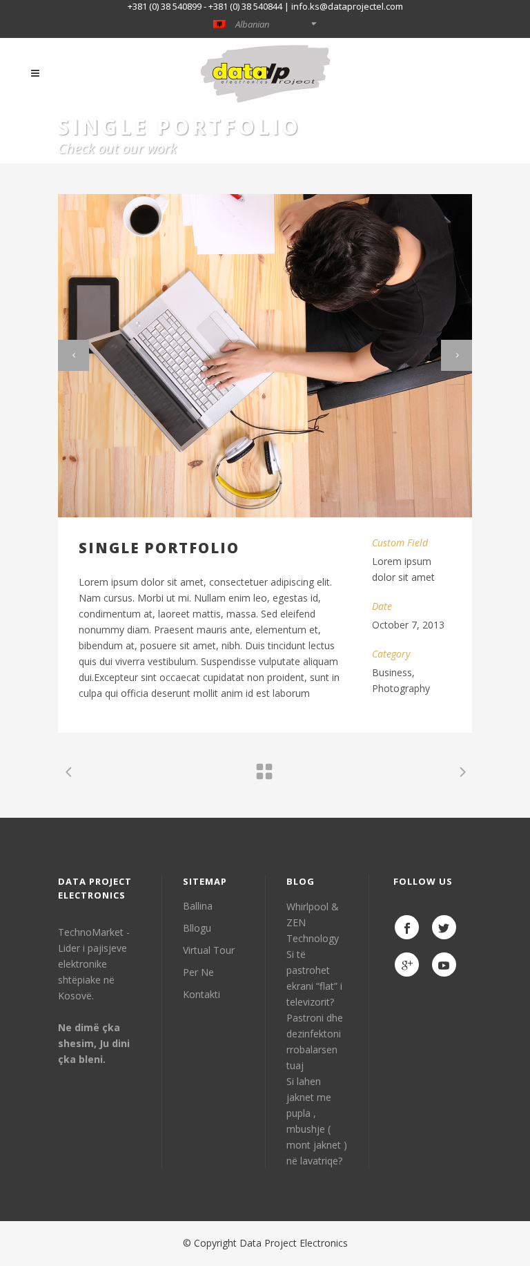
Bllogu (197, 927)
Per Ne (198, 972)
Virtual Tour (209, 950)
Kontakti (201, 994)
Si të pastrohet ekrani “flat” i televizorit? (314, 978)
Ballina (198, 905)
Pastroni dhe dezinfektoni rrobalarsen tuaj (314, 1041)
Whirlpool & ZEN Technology (312, 922)
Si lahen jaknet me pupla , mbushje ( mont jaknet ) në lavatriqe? (316, 1121)
